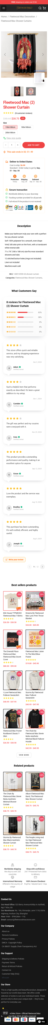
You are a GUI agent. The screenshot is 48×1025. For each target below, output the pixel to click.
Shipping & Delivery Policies (13, 959)
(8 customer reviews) (23, 113)
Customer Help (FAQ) (10, 974)
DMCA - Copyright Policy (12, 943)
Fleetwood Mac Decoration (22, 16)
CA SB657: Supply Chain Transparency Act (19, 946)
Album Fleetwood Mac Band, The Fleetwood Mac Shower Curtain (35, 796)
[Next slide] (43, 54)
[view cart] (44, 8)
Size (5, 123)
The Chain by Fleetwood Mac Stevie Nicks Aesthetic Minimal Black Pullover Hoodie (35, 736)
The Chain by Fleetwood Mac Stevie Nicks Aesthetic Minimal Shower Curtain (12, 799)
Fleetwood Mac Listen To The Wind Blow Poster (35, 654)
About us (5, 931)
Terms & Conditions (10, 935)
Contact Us (6, 970)
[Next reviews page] (42, 566)
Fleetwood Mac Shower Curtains (16, 21)
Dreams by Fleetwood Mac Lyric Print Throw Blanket (35, 615)
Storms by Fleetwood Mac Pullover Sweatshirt (34, 695)
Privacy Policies (8, 939)
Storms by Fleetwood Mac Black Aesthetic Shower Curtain (12, 840)
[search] (40, 8)
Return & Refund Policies (12, 966)
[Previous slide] (5, 54)
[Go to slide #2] (31, 91)
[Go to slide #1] (17, 91)
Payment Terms (8, 962)
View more (24, 755)
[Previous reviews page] (29, 566)
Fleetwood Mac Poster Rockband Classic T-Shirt (12, 733)
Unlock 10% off (5, 1013)
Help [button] (43, 1022)
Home (4, 16)
